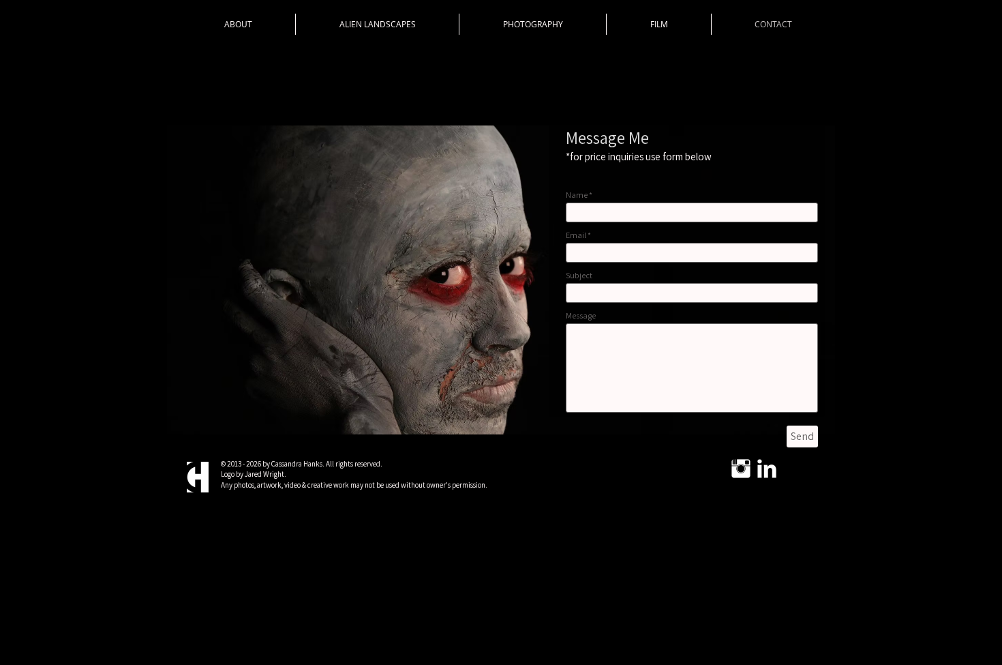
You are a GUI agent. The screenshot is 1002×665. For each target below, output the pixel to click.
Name (577, 195)
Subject (579, 275)
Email (576, 235)
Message (581, 316)
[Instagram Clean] (740, 468)
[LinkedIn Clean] (766, 468)
